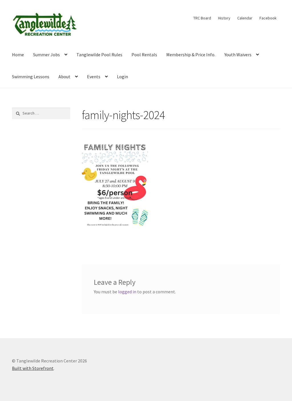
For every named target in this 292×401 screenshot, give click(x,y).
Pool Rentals (144, 54)
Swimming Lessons (30, 76)
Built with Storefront (33, 368)
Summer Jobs (46, 54)
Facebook (268, 18)
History (224, 18)
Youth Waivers (238, 54)
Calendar (244, 18)
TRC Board (202, 18)
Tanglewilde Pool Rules (99, 54)
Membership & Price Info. (190, 54)
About (64, 76)
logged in (127, 291)
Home (18, 54)
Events (93, 76)
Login (122, 76)
